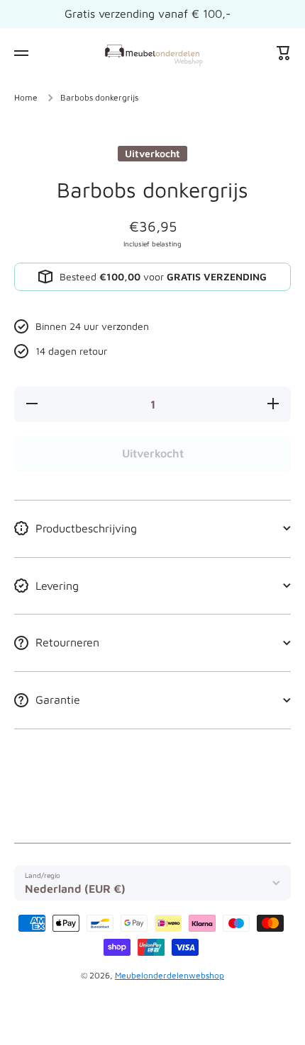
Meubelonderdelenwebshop (169, 975)
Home (26, 97)
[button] (284, 53)
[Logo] (152, 53)
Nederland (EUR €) (75, 888)
